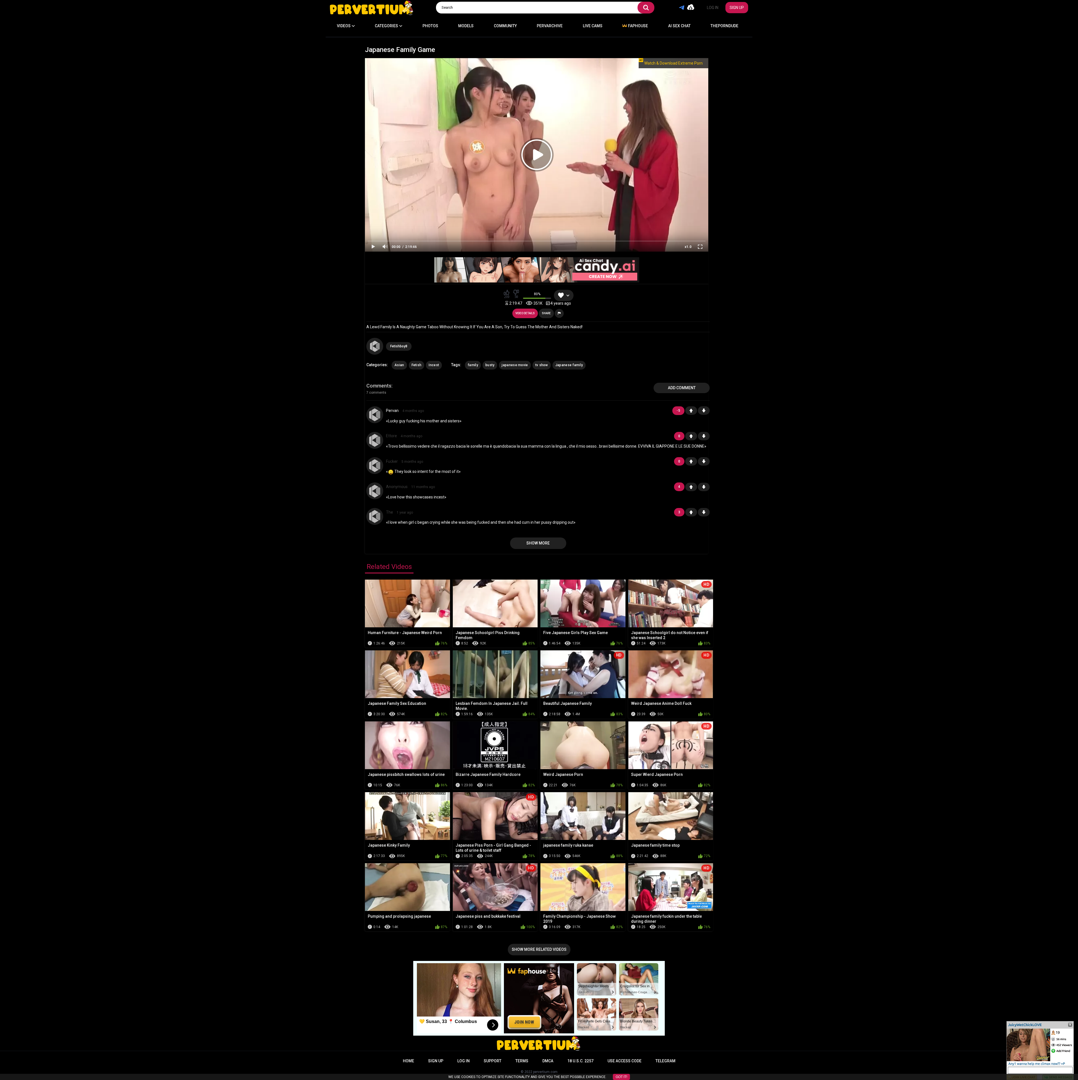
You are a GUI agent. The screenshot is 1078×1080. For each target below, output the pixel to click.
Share (546, 313)
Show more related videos (539, 949)
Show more (538, 543)
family (473, 365)
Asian (399, 365)
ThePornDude (724, 26)
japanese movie (515, 365)
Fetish (417, 365)
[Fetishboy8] (374, 346)
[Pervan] (374, 414)
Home (408, 1061)
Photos (430, 26)
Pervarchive (550, 26)
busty (490, 365)
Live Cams (592, 26)
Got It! (621, 1077)
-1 (704, 410)
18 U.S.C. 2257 (580, 1061)
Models (466, 26)
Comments (378, 386)
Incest (434, 365)
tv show (541, 365)
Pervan (392, 410)
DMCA (547, 1061)
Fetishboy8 (398, 346)
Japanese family (569, 365)
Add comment (682, 388)
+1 (691, 410)
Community (505, 26)
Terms (521, 1061)
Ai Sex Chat (679, 26)
